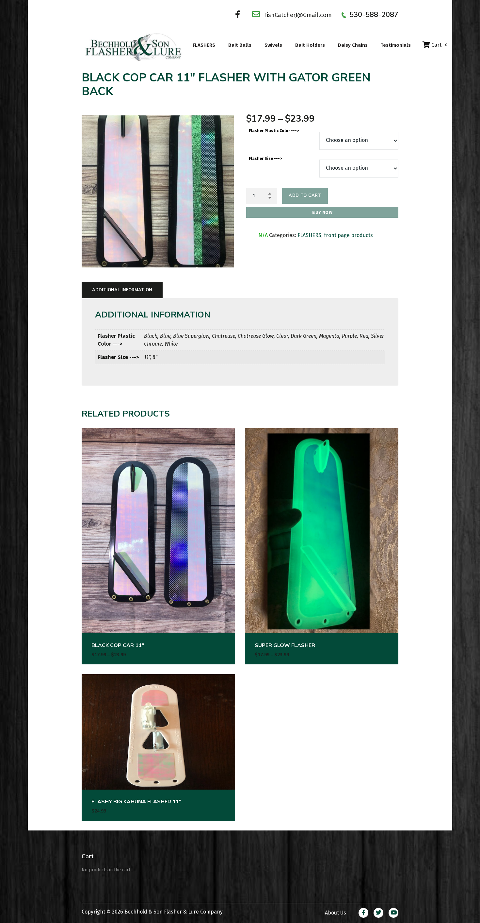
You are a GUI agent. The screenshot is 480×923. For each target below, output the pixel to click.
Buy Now (322, 212)
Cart (438, 45)
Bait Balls (239, 45)
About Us (335, 913)
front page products (348, 235)
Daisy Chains (353, 45)
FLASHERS (204, 45)
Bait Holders (310, 45)
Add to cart (305, 195)
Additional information (122, 290)
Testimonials (396, 45)
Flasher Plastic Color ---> (274, 130)
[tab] (122, 290)
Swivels (273, 45)
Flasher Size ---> (265, 158)
